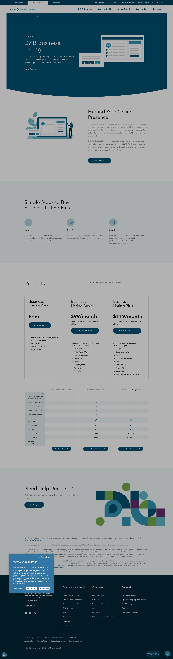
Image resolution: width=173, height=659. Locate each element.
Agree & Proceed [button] (44, 588)
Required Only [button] (31, 588)
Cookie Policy (21, 583)
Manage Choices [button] (18, 588)
